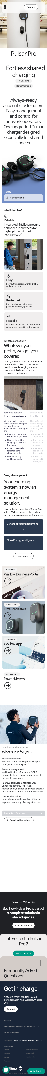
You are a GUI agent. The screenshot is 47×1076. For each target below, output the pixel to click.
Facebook (7, 1061)
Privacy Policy (30, 1053)
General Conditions (32, 1049)
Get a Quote (22, 953)
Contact (31, 7)
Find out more (22, 925)
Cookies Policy (30, 1057)
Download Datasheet (20, 820)
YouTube (6, 1049)
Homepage (8, 1040)
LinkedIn (6, 1057)
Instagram (7, 1053)
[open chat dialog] (6, 1070)
